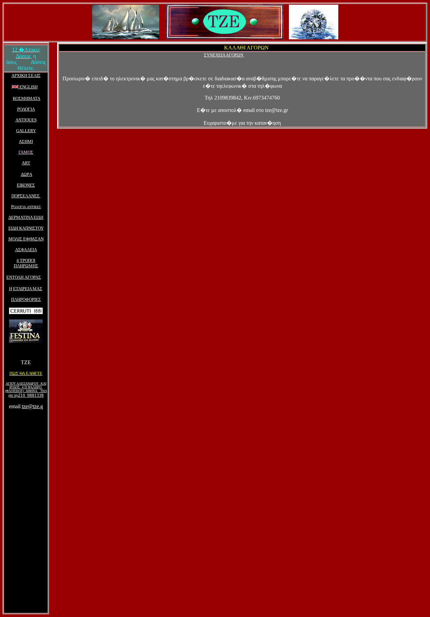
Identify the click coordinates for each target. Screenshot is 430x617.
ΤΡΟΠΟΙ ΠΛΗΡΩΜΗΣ (26, 263)
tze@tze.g (32, 406)
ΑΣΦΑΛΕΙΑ (26, 249)
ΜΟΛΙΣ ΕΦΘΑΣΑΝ (26, 238)
